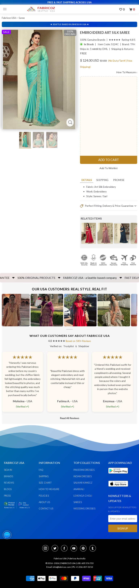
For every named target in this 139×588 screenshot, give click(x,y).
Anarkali (78, 489)
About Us (44, 502)
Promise (119, 179)
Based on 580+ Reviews (78, 341)
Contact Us (46, 508)
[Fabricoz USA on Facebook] (65, 549)
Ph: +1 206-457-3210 (82, 567)
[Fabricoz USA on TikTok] (93, 549)
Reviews (9, 482)
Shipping (102, 179)
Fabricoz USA (9, 17)
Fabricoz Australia (76, 558)
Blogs (8, 489)
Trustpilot (68, 346)
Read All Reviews (69, 418)
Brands (8, 476)
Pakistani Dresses (83, 469)
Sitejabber (83, 346)
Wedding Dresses (84, 508)
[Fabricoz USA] (41, 9)
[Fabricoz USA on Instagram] (46, 549)
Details (86, 179)
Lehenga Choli (82, 495)
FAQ (41, 469)
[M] (5, 9)
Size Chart (45, 482)
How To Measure (126, 72)
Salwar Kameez (82, 482)
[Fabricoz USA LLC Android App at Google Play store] (119, 475)
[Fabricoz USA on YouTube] (75, 549)
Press (7, 495)
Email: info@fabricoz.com (58, 567)
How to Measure (49, 489)
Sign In (8, 469)
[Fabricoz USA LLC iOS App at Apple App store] (118, 488)
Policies (44, 495)
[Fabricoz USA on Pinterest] (84, 549)
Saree (22, 17)
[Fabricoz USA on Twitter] (56, 549)
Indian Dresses (82, 476)
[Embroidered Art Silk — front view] (39, 79)
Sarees (97, 196)
